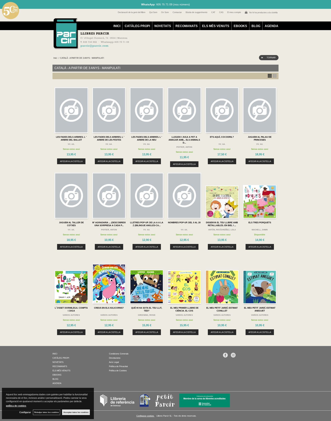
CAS (221, 12)
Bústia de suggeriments (196, 12)
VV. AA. (71, 144)
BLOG (256, 26)
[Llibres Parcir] (146, 47)
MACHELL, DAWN (260, 230)
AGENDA (271, 26)
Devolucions (114, 358)
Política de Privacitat (118, 366)
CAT (213, 12)
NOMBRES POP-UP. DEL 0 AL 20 (184, 222)
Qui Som (153, 12)
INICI (116, 26)
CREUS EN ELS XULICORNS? (109, 308)
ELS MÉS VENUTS (215, 26)
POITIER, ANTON (184, 147)
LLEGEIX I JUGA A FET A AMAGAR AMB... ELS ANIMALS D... (184, 140)
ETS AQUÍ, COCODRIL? (222, 137)
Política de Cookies (118, 370)
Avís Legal (114, 362)
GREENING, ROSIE (147, 315)
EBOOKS (240, 26)
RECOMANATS (186, 26)
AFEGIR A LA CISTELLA (71, 161)
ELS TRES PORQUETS (259, 222)
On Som (165, 12)
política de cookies (16, 406)
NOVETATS (162, 26)
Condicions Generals (119, 354)
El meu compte (234, 12)
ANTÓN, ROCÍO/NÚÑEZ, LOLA (222, 230)
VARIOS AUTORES (71, 315)
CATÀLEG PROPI (137, 26)
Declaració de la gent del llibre (131, 12)
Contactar (177, 12)
